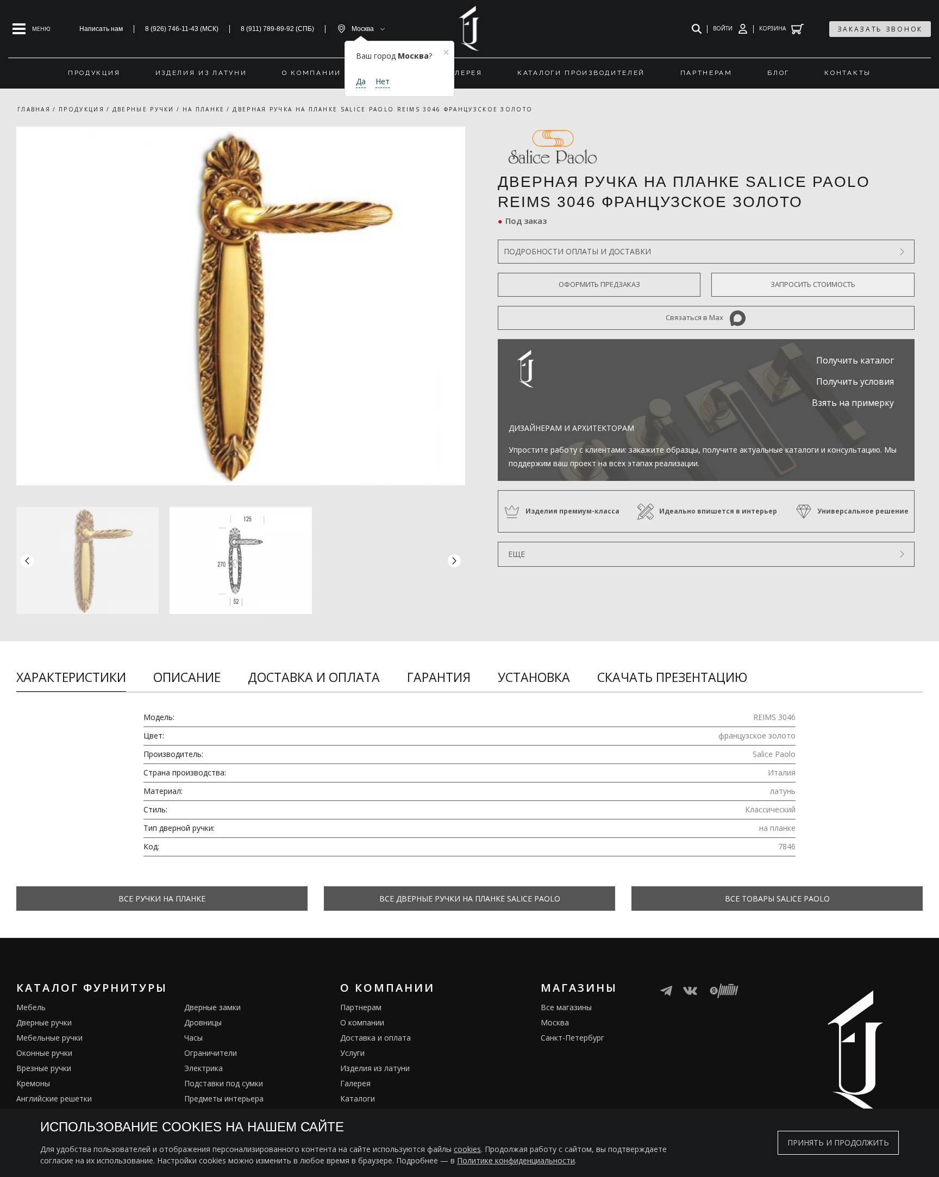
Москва (555, 1022)
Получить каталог (855, 360)
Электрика (203, 1068)
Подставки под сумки (223, 1083)
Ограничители (210, 1053)
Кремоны (33, 1083)
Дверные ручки (44, 1022)
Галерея (355, 1083)
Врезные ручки (43, 1068)
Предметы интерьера (224, 1098)
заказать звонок (880, 29)
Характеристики (71, 677)
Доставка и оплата (314, 677)
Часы (193, 1037)
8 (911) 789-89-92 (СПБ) (277, 29)
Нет (382, 81)
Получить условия (855, 381)
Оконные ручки (44, 1053)
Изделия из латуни (375, 1068)
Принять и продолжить (838, 1142)
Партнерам (360, 1007)
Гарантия (439, 677)
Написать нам (101, 29)
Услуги (352, 1053)
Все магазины (566, 1007)
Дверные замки (212, 1007)
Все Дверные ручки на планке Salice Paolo (469, 898)
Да (361, 81)
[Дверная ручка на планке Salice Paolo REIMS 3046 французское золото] (240, 306)
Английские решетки (54, 1098)
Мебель (31, 1007)
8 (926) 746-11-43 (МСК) (181, 29)
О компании (362, 1022)
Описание (187, 677)
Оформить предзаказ (599, 284)
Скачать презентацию (672, 677)
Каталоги (357, 1098)
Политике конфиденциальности (516, 1160)
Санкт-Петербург (572, 1037)
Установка (534, 677)
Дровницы (203, 1022)
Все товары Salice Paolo (777, 898)
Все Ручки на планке (161, 898)
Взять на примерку (853, 403)
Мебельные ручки (49, 1037)
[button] (454, 560)
